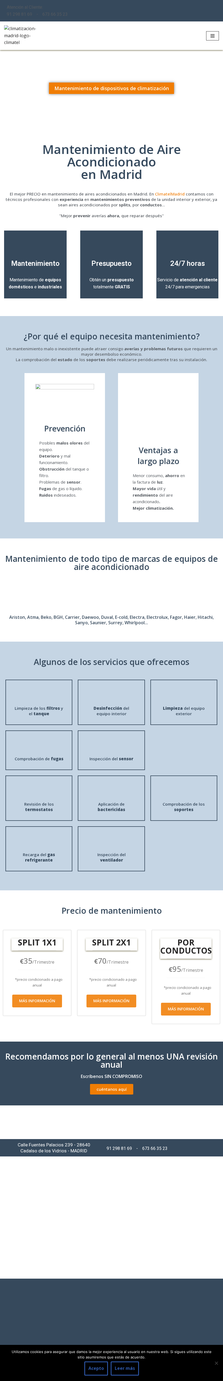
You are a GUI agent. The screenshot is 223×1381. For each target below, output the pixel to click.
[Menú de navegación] (212, 35)
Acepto (96, 1368)
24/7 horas (187, 263)
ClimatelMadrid (170, 194)
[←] (20, 35)
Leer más (125, 1368)
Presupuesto (111, 263)
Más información (37, 1000)
